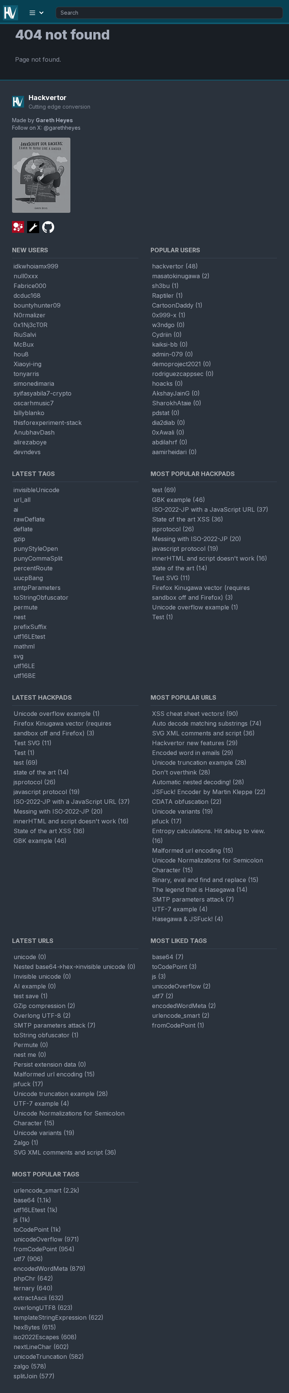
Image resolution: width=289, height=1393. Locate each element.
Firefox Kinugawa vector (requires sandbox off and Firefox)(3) (201, 592)
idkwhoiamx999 (36, 266)
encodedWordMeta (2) (184, 1006)
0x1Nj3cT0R (30, 325)
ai (16, 509)
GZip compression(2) (44, 1006)
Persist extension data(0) (50, 1064)
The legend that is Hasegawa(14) (200, 889)
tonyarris (26, 373)
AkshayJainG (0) (176, 393)
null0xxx (26, 276)
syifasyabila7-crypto (42, 393)
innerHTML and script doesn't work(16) (209, 558)
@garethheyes (62, 127)
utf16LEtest (29, 636)
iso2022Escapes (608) (45, 1337)
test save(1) (31, 996)
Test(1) (162, 617)
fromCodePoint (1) (178, 1025)
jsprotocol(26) (173, 529)
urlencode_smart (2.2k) (46, 1190)
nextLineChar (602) (41, 1347)
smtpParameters (37, 587)
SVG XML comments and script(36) (203, 733)
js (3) (159, 976)
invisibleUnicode (36, 490)
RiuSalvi (25, 334)
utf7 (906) (28, 1259)
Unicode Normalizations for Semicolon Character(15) (207, 865)
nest (20, 617)
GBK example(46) (178, 499)
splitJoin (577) (34, 1376)
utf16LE (24, 666)
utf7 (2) (162, 996)
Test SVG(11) (171, 578)
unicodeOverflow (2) (181, 986)
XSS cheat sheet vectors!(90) (195, 713)
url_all (22, 499)
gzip (19, 539)
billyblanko (29, 413)
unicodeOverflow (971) (46, 1239)
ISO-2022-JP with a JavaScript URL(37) (210, 509)
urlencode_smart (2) (181, 1015)
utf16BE (25, 675)
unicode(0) (30, 957)
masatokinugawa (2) (181, 276)
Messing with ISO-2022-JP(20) (196, 539)
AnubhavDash (34, 432)
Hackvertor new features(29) (195, 743)
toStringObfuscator (41, 597)
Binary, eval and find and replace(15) (205, 880)
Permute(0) (31, 1045)
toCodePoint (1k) (37, 1229)
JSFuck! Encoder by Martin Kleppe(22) (209, 792)
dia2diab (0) (168, 422)
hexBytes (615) (35, 1327)
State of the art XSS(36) (187, 519)
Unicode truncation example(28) (199, 762)
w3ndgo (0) (168, 325)
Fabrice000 (30, 286)
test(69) (164, 490)
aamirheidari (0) (174, 452)
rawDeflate (29, 519)
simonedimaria (34, 383)
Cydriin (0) (167, 334)
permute (26, 607)
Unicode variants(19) (182, 811)
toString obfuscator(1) (46, 1035)
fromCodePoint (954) (44, 1249)
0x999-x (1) (169, 315)
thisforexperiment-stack (48, 422)
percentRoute (33, 568)
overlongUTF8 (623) (43, 1307)
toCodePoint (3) (174, 966)
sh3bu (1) (165, 286)
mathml (24, 646)
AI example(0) (35, 986)
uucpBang (28, 578)
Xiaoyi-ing (27, 364)
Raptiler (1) (167, 295)
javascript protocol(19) (185, 548)
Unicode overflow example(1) (195, 607)
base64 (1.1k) (32, 1200)
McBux (24, 344)
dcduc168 (27, 295)
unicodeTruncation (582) (49, 1356)
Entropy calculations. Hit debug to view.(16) (208, 835)
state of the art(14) (179, 568)
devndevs (27, 452)
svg (18, 656)
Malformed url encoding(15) (192, 850)
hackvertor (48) (175, 266)
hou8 (21, 354)
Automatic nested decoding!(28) (198, 782)
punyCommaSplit (38, 558)
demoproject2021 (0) (181, 364)
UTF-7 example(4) (180, 909)
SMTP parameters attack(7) (193, 899)
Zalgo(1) (26, 1142)
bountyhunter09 (37, 305)
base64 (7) (168, 957)
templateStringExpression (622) (58, 1317)
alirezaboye (30, 442)
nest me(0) (30, 1054)
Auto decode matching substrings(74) (207, 723)
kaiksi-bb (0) (170, 344)
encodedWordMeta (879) (49, 1268)
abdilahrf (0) (169, 442)
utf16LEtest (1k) (36, 1210)
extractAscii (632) (39, 1298)
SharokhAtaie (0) (176, 403)
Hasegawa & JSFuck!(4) (187, 919)
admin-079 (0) (172, 354)
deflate (23, 529)
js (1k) (22, 1219)
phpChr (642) (33, 1278)
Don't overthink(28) (181, 772)
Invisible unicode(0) (42, 976)
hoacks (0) (167, 383)
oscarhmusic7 (34, 403)
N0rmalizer (30, 315)
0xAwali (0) (168, 432)
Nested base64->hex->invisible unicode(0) (74, 966)
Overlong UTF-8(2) (42, 1015)
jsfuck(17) (167, 821)
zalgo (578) (30, 1366)
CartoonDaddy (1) (177, 305)
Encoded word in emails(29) (192, 752)
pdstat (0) (165, 413)
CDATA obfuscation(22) (187, 801)
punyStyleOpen (36, 548)
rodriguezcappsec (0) (183, 373)
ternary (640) (33, 1288)
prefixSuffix (30, 627)
